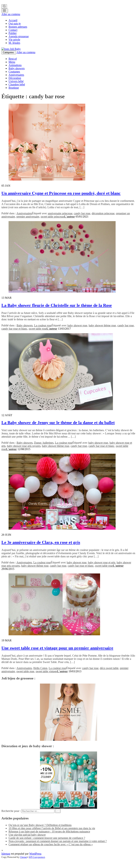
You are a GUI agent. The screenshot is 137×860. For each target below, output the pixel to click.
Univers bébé (16, 81)
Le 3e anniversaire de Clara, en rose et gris (40, 542)
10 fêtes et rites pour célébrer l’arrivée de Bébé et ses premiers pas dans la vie (52, 828)
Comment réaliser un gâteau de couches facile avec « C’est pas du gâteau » (51, 844)
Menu (12, 61)
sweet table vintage (46, 671)
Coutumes (14, 71)
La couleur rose (43, 325)
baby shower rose (77, 325)
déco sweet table (109, 668)
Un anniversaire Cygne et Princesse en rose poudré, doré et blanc (61, 193)
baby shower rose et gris (101, 562)
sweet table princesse (52, 216)
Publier (13, 33)
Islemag (5, 853)
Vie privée (14, 39)
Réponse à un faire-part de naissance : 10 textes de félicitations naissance (49, 831)
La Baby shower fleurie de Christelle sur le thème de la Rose (56, 305)
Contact (13, 29)
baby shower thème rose (102, 325)
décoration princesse (103, 213)
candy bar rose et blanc (14, 328)
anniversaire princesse (60, 213)
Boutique (14, 87)
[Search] (4, 6)
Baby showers (17, 68)
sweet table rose (38, 328)
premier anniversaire (27, 216)
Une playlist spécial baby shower (27, 834)
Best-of (13, 58)
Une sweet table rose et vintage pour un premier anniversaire (57, 648)
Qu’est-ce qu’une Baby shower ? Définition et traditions (40, 825)
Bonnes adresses (18, 26)
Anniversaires (16, 74)
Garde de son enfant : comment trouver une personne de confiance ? (47, 837)
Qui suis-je (15, 23)
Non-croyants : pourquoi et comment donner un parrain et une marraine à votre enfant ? (58, 841)
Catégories (9, 52)
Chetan (23, 857)
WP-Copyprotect (37, 857)
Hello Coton (40, 668)
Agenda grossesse (19, 36)
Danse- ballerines (44, 442)
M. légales (14, 42)
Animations (15, 65)
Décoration (15, 78)
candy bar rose (82, 213)
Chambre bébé (17, 84)
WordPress (35, 853)
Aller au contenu (10, 14)
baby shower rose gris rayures (23, 445)
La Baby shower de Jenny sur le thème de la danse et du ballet (58, 422)
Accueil (13, 20)
